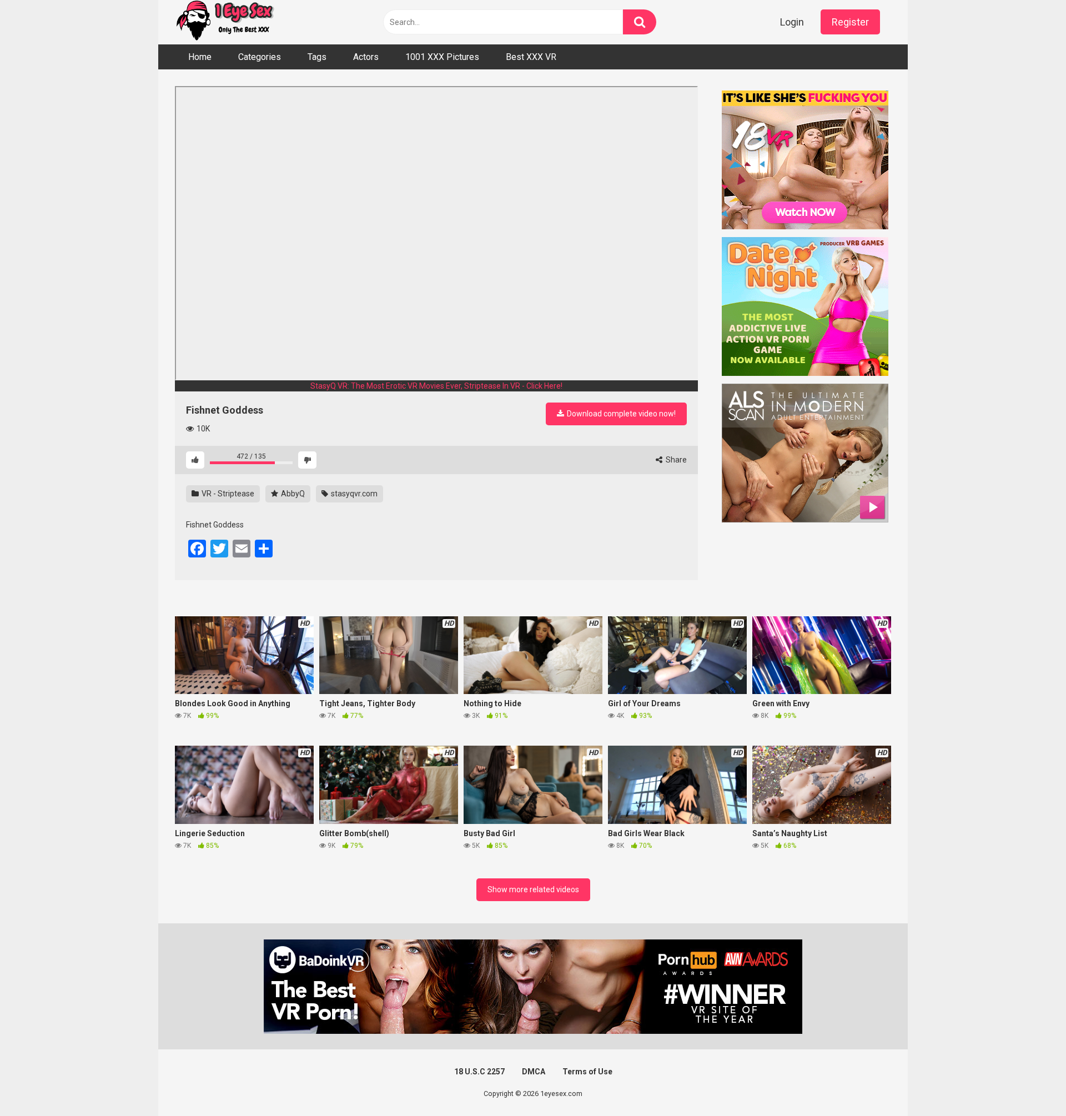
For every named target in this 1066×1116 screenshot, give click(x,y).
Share (675, 459)
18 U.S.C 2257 (479, 1071)
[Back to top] (1029, 1082)
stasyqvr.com (353, 493)
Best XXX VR (531, 57)
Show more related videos (533, 889)
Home (200, 57)
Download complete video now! (620, 413)
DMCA (533, 1071)
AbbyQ (292, 493)
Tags (317, 57)
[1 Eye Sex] (225, 22)
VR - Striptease (227, 493)
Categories (259, 57)
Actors (366, 57)
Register (850, 22)
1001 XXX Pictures (442, 57)
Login (792, 22)
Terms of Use (587, 1071)
